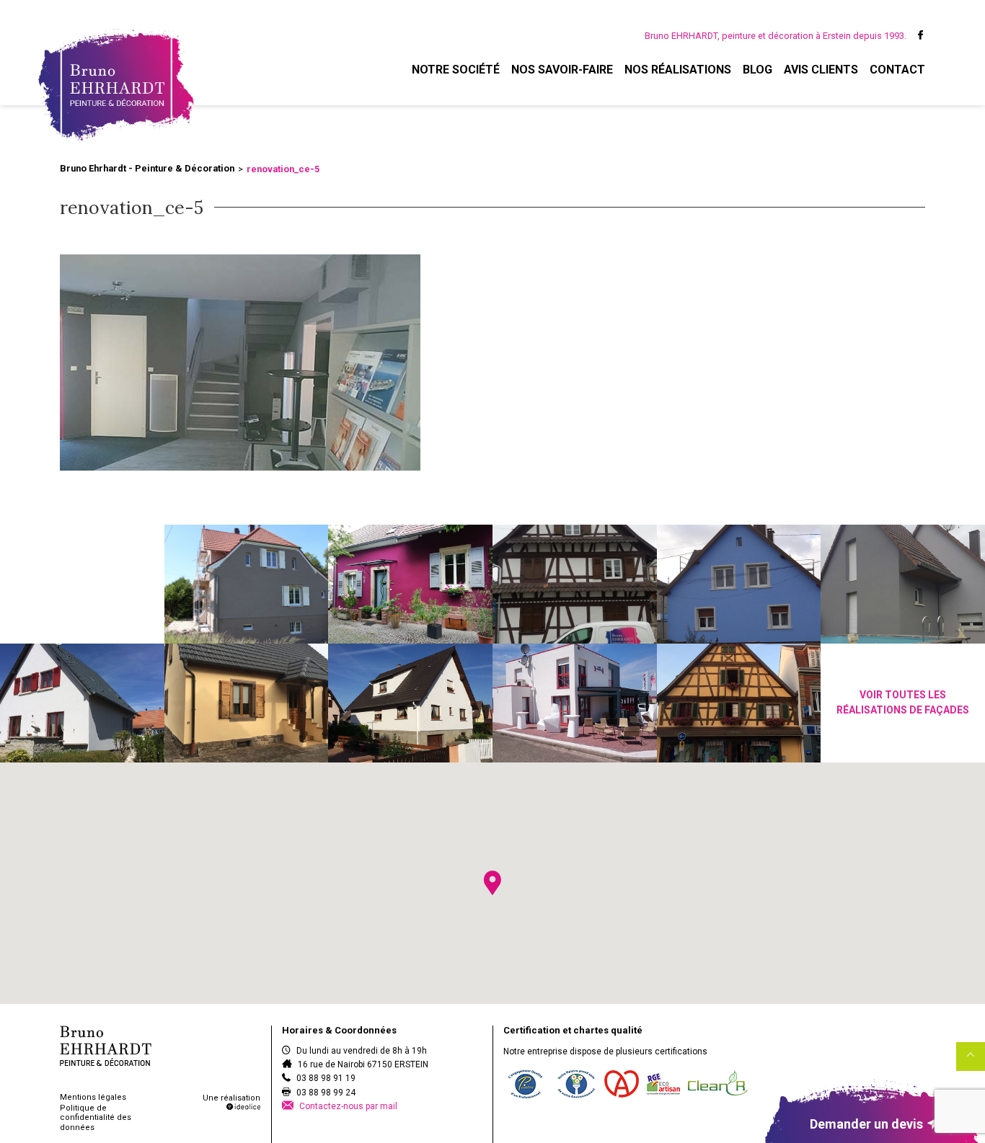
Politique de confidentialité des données (95, 1117)
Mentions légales (93, 1097)
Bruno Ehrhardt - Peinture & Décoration (147, 168)
